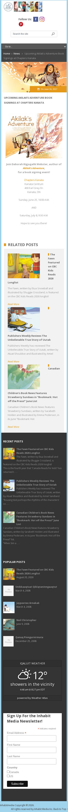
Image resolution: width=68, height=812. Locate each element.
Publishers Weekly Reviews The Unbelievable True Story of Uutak (36, 482)
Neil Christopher (26, 620)
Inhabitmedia (7, 805)
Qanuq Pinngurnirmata (29, 637)
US (11, 776)
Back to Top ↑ (60, 809)
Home (6, 53)
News (17, 53)
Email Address (16, 733)
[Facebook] (35, 19)
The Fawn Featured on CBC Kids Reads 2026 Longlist (35, 451)
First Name (13, 744)
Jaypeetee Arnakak (27, 603)
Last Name (13, 756)
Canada (14, 772)
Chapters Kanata (34, 180)
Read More (13, 304)
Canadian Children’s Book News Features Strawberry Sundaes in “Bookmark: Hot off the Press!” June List (37, 518)
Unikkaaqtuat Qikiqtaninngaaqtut (36, 586)
